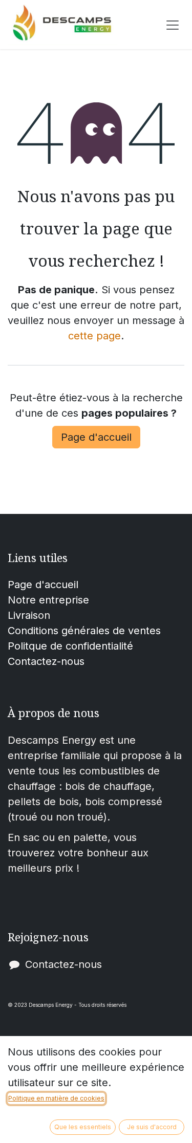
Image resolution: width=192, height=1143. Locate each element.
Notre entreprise (48, 600)
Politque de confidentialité (70, 646)
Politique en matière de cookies (56, 1098)
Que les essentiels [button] (82, 1127)
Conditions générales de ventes (84, 630)
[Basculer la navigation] (172, 24)
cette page (94, 336)
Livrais (23, 615)
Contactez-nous (46, 661)
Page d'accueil (96, 437)
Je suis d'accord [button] (152, 1127)
